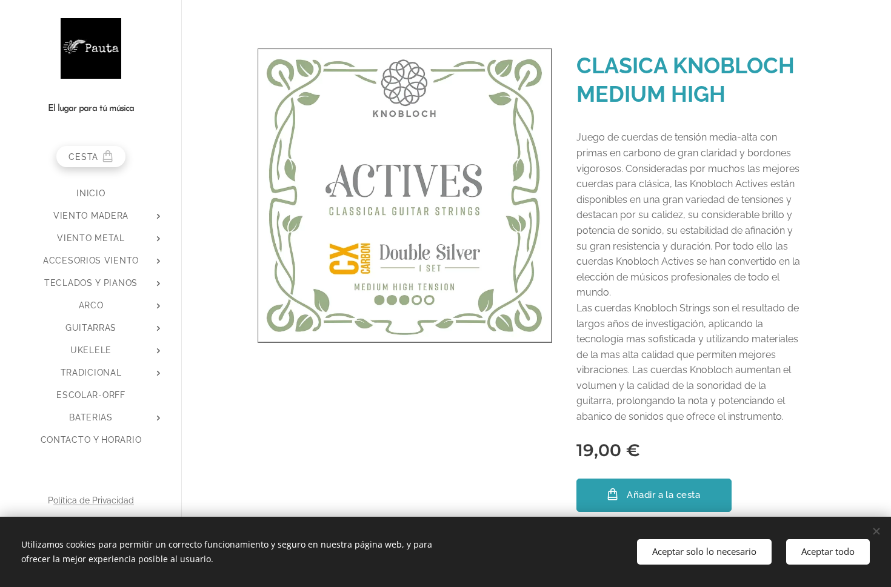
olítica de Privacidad (93, 500)
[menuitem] (91, 194)
